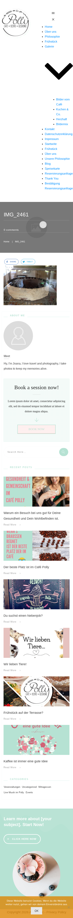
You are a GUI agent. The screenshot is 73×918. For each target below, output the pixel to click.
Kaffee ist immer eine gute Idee (26, 761)
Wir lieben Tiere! (15, 664)
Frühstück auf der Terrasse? (23, 712)
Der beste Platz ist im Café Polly (26, 567)
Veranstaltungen (12, 787)
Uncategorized (29, 787)
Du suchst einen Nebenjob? (23, 615)
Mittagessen (44, 787)
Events (29, 792)
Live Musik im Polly (14, 792)
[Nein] (68, 907)
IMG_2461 (16, 214)
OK (36, 911)
